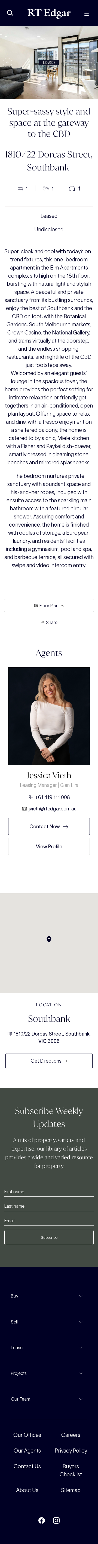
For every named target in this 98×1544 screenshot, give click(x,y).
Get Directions (46, 1061)
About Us (27, 1490)
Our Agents (27, 1451)
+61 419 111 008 (52, 797)
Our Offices (27, 1435)
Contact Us (27, 1466)
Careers (70, 1435)
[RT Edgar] (49, 14)
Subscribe (49, 1237)
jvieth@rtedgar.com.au (52, 809)
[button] (7, 62)
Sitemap (71, 1490)
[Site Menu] (86, 12)
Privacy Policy (71, 1451)
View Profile (49, 846)
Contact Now (44, 826)
